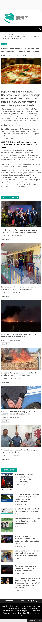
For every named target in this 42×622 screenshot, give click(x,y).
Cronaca (4, 44)
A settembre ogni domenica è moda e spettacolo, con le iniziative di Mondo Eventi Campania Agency (26, 477)
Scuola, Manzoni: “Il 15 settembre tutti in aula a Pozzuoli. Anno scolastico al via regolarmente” (18, 288)
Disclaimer (20, 601)
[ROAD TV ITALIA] (15, 18)
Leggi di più (5, 239)
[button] (40, 29)
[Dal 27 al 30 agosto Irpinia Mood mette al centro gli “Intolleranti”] (7, 511)
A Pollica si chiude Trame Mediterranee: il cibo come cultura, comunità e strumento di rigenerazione (20, 231)
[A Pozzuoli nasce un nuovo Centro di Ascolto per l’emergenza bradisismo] (21, 436)
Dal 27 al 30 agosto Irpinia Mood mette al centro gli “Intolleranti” (27, 510)
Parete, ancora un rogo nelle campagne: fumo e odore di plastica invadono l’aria (18, 335)
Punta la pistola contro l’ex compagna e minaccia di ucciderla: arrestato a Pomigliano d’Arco (20, 412)
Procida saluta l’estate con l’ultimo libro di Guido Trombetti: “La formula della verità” (27, 521)
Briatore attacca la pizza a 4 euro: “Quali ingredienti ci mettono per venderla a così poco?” (19, 144)
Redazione (9, 601)
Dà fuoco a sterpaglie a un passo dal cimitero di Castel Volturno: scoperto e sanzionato (18, 374)
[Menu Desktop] (3, 29)
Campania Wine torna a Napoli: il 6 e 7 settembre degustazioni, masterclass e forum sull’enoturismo (27, 497)
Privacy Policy (32, 601)
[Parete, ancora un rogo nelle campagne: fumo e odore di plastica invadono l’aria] (21, 316)
